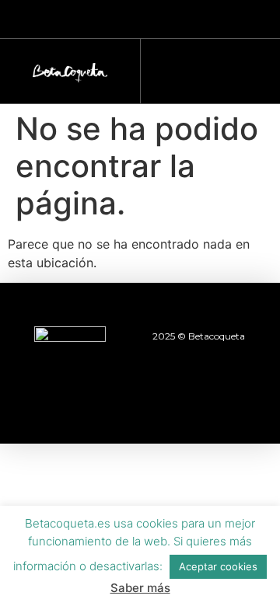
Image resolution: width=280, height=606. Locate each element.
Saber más (140, 587)
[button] (203, 67)
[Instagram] (97, 400)
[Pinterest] (182, 400)
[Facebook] (54, 400)
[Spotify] (225, 400)
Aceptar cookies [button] (218, 566)
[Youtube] (140, 400)
